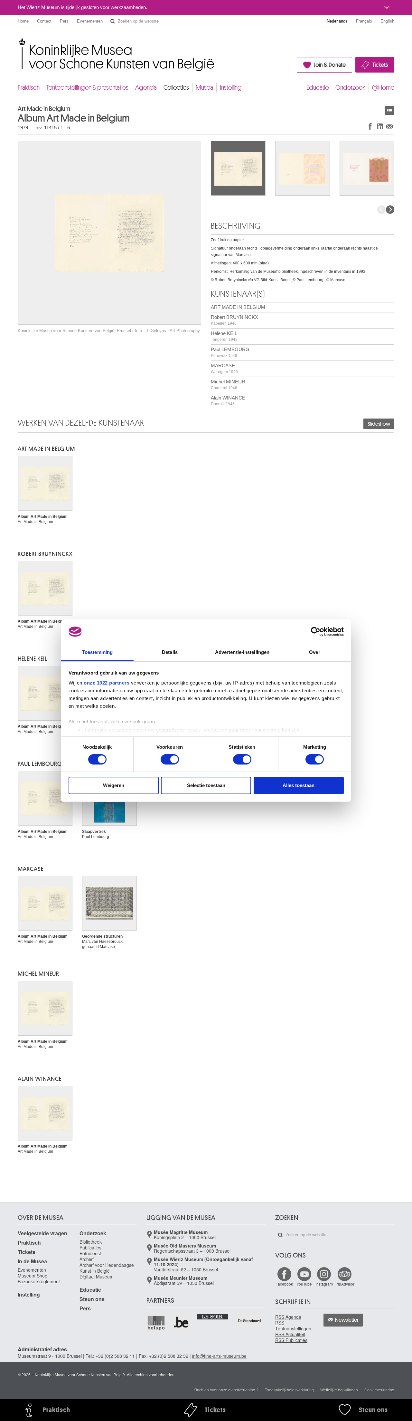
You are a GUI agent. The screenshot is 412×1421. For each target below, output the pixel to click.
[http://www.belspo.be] (156, 1322)
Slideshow (379, 424)
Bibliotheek (91, 1242)
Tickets (380, 65)
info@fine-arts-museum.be (219, 1356)
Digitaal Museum (97, 1276)
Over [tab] (314, 652)
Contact (44, 21)
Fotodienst (90, 1253)
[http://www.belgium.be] (182, 1322)
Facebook (284, 1284)
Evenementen (90, 21)
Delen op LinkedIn (380, 126)
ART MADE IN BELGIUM (238, 307)
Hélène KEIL (224, 336)
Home (23, 21)
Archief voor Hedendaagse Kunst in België (107, 1268)
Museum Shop (32, 1275)
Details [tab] (170, 652)
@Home (383, 87)
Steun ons (92, 1299)
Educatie (317, 87)
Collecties (176, 87)
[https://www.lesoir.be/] (213, 1316)
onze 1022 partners (106, 683)
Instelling (231, 87)
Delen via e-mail (389, 126)
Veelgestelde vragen (42, 1233)
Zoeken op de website (112, 21)
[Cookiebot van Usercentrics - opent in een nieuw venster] (315, 631)
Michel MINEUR (228, 384)
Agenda (146, 87)
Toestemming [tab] (97, 652)
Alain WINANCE (228, 400)
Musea (204, 87)
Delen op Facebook (370, 126)
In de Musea (32, 1261)
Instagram (324, 1284)
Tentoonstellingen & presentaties (87, 87)
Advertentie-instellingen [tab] (242, 652)
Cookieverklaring (379, 1389)
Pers (64, 21)
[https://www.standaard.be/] (250, 1320)
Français (364, 21)
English (387, 21)
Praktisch (29, 87)
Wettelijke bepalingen (339, 1389)
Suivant (390, 209)
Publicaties (90, 1247)
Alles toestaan (298, 785)
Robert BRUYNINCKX (234, 320)
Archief (87, 1259)
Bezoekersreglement (39, 1281)
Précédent (381, 209)
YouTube (304, 1284)
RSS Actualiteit (290, 1334)
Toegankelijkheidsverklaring (289, 1389)
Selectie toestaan (206, 785)
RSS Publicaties (291, 1340)
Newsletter (347, 1320)
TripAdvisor (344, 1284)
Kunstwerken (389, 110)
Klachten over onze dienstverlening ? (225, 1389)
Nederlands (337, 21)
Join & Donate (330, 65)
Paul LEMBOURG (230, 352)
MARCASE (224, 368)
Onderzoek (350, 87)
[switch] (170, 759)
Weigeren (113, 785)
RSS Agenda (288, 1317)
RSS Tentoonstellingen (293, 1325)
